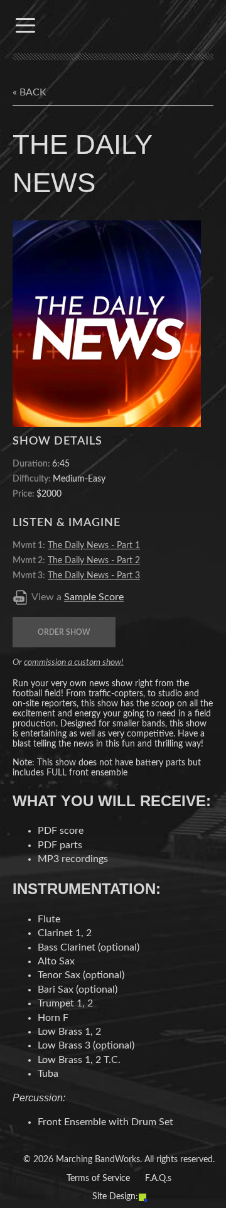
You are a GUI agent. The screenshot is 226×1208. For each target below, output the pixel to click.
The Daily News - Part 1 (94, 545)
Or (68, 662)
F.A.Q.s (158, 1178)
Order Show (64, 632)
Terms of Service (98, 1178)
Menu (25, 25)
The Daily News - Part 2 (94, 560)
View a (77, 597)
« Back (29, 92)
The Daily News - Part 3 (94, 575)
